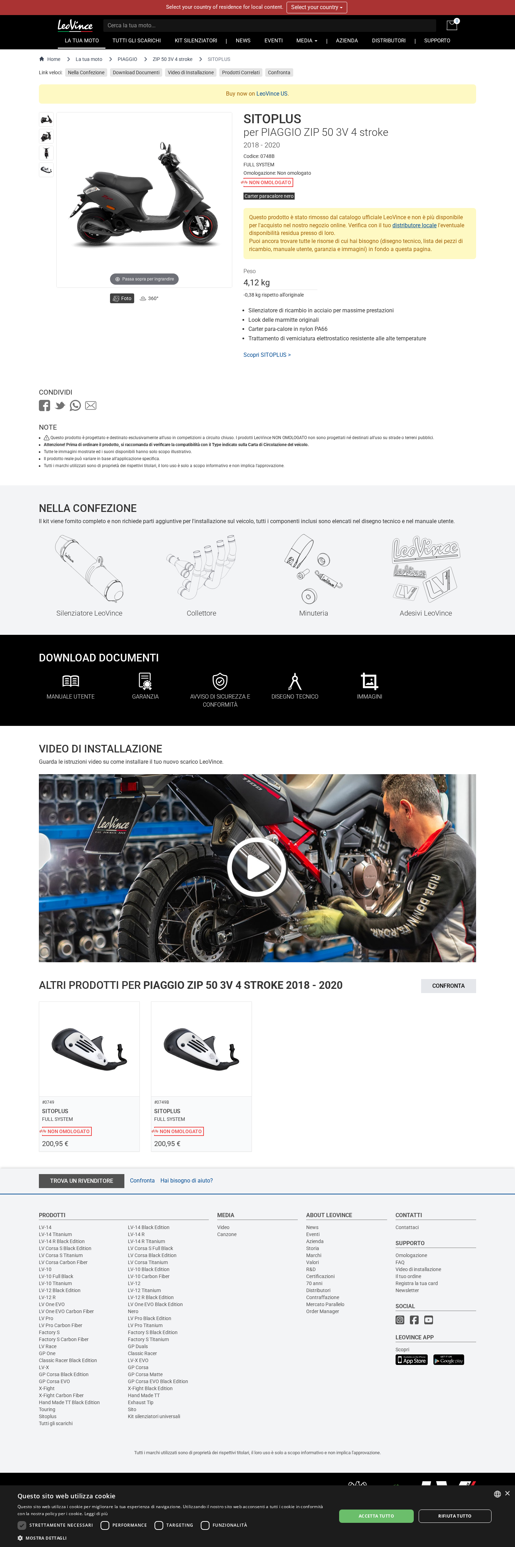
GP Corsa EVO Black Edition (158, 1381)
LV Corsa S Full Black (150, 1248)
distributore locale (414, 225)
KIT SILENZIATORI (196, 41)
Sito (132, 1409)
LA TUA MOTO (82, 41)
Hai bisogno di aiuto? (186, 1180)
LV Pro (46, 1318)
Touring (47, 1409)
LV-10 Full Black (56, 1276)
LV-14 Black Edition (149, 1227)
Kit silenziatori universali (154, 1416)
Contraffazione (322, 1297)
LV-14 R (136, 1234)
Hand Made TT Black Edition (69, 1402)
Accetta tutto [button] (376, 1516)
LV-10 (45, 1269)
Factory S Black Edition (153, 1332)
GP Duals (138, 1346)
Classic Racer (142, 1353)
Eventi (313, 1234)
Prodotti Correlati (241, 72)
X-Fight (47, 1388)
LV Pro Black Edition (149, 1318)
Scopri (402, 1349)
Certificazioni (320, 1276)
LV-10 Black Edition (149, 1269)
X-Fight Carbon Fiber (61, 1395)
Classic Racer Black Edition (68, 1360)
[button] (172, 1538)
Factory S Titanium (148, 1339)
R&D (311, 1269)
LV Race (47, 1346)
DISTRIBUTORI (389, 41)
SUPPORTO (437, 41)
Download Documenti (136, 72)
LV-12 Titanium (144, 1290)
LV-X (44, 1367)
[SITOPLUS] (46, 119)
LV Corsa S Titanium (61, 1255)
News (312, 1227)
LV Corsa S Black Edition (65, 1248)
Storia (312, 1248)
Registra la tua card (417, 1283)
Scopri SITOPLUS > (267, 355)
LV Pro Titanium (145, 1325)
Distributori (318, 1290)
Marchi (313, 1255)
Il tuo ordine (408, 1276)
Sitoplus (47, 1416)
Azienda (315, 1241)
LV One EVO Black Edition (155, 1304)
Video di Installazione (191, 72)
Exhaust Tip (140, 1402)
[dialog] (257, 1516)
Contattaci (407, 1227)
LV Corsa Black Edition (152, 1255)
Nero (133, 1311)
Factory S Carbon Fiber (64, 1339)
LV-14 (45, 1227)
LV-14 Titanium (55, 1234)
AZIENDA (347, 41)
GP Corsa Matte (145, 1374)
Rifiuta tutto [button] (455, 1516)
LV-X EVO (138, 1360)
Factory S (49, 1332)
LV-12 (134, 1283)
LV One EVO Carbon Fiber (66, 1311)
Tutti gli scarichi (56, 1423)
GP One (47, 1353)
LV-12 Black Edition (60, 1290)
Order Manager (322, 1311)
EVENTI (274, 41)
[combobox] (497, 1494)
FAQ (400, 1262)
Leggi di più (96, 1514)
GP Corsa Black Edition (64, 1374)
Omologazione (411, 1255)
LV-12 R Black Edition (151, 1297)
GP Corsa (138, 1367)
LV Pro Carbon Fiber (60, 1325)
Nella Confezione (86, 72)
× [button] (507, 1493)
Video (223, 1227)
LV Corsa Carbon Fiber (63, 1262)
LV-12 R (47, 1297)
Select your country (315, 7)
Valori (312, 1262)
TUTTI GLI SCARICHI (136, 41)
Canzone (226, 1234)
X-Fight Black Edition (150, 1388)
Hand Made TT (144, 1395)
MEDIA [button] (305, 41)
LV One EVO (52, 1304)
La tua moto (89, 59)
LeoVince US (272, 93)
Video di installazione (418, 1269)
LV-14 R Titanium (146, 1241)
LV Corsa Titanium (148, 1262)
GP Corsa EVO (54, 1381)
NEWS (243, 41)
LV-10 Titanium (55, 1283)
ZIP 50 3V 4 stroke (172, 59)
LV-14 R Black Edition (62, 1241)
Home (53, 59)
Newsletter (407, 1290)
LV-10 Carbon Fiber (149, 1276)
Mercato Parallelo (325, 1304)
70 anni (314, 1283)
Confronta (279, 72)
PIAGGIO (127, 59)
